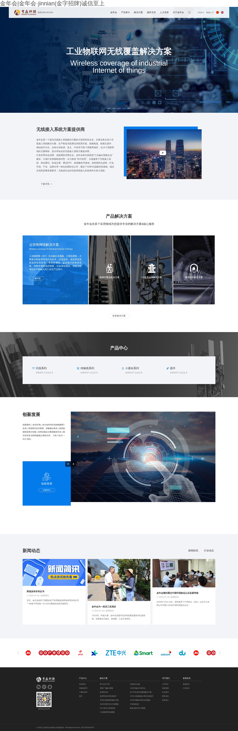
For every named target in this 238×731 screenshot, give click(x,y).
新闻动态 (165, 696)
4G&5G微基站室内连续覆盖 (140, 700)
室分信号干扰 (105, 684)
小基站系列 (83, 692)
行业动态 (209, 550)
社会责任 (165, 692)
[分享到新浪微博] (44, 687)
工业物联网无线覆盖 (107, 712)
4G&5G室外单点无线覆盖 (109, 704)
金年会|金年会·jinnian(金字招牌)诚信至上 (52, 3)
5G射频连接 (134, 704)
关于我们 (166, 678)
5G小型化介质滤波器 (107, 708)
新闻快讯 (193, 550)
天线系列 (82, 684)
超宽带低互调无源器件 (108, 696)
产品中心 (83, 678)
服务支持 (151, 12)
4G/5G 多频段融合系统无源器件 (141, 696)
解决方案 (138, 12)
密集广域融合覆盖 (106, 688)
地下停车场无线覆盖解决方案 (141, 692)
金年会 (113, 12)
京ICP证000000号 (87, 728)
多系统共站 (104, 692)
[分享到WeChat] (38, 687)
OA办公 (201, 12)
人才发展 (164, 12)
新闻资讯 (187, 678)
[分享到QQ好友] (50, 687)
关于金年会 (178, 12)
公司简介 (165, 684)
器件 (80, 696)
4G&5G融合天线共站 (137, 688)
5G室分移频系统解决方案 (109, 700)
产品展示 (125, 12)
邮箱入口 (210, 12)
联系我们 (165, 700)
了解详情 (45, 184)
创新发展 (165, 688)
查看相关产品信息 (44, 372)
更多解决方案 (119, 316)
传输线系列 (83, 688)
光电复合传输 (135, 684)
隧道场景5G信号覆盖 (137, 708)
